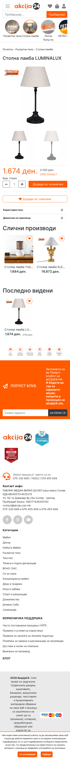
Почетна (8, 49)
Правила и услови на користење (23, 630)
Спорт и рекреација (15, 594)
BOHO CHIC (10, 568)
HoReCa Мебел (12, 547)
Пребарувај (57, 14)
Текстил (8, 557)
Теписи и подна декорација (19, 563)
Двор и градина (12, 583)
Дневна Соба (11, 604)
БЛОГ (7, 658)
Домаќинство (11, 599)
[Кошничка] (57, 6)
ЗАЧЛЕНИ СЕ (58, 412)
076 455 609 (49, 478)
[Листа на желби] (50, 6)
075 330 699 (21, 478)
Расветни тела (24, 49)
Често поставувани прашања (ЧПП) (25, 625)
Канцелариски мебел (16, 578)
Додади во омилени (36, 199)
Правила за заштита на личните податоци (28, 635)
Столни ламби (44, 49)
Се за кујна (9, 573)
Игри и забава (11, 589)
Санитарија (9, 609)
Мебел (7, 537)
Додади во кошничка (48, 184)
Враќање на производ (16, 651)
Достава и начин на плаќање (20, 646)
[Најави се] (63, 6)
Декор (7, 542)
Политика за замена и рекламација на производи (33, 640)
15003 (35, 478)
